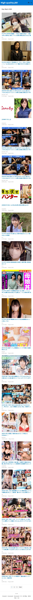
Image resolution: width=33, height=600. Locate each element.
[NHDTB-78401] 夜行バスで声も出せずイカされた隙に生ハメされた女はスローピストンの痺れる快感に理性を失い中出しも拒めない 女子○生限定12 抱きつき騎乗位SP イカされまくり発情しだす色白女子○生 (16, 91)
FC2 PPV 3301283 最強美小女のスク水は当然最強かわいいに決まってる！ (16, 320)
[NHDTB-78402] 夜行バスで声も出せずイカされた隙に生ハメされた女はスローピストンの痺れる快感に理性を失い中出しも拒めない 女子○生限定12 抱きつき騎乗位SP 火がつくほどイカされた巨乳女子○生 (16, 148)
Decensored (16, 596)
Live (18, 598)
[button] (29, 2)
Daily (15, 598)
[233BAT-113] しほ (6, 119)
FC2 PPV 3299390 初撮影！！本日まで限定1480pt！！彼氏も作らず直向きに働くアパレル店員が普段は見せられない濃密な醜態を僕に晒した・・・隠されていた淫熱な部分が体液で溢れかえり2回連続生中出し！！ (16, 34)
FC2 (2, 37)
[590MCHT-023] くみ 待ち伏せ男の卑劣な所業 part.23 (15, 205)
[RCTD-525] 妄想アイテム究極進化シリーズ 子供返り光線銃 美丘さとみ (16, 348)
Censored (4, 123)
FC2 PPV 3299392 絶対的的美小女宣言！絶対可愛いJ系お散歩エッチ (16, 263)
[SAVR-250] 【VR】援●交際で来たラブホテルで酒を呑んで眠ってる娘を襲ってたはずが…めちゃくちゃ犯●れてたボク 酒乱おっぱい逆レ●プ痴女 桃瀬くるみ (16, 548)
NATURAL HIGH (5, 94)
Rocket (3, 351)
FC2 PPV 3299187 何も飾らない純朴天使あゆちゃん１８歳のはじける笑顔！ (16, 234)
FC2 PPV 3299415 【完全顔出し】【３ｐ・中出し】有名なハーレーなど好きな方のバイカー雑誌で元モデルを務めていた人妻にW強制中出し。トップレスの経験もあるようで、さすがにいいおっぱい (16, 63)
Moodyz (3, 437)
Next (20, 587)
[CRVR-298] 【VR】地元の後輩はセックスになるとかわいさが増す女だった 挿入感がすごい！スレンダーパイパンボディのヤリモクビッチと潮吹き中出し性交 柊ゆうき (16, 377)
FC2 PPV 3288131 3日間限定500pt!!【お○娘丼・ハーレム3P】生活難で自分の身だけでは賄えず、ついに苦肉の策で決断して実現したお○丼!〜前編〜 (16, 291)
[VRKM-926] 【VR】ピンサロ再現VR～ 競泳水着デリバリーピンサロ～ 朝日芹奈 (16, 577)
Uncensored (10, 596)
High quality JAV (9, 2)
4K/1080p (25, 596)
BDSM (29, 596)
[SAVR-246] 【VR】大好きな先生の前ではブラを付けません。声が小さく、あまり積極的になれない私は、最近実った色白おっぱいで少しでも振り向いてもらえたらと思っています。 (16, 406)
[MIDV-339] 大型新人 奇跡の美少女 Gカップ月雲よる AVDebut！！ (15, 434)
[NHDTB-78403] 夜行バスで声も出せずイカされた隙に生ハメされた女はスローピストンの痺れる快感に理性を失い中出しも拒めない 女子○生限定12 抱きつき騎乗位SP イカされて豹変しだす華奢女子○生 (16, 177)
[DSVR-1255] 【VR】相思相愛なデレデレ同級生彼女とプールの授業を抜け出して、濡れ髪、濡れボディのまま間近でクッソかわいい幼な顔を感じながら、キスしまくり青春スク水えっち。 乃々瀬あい (16, 491)
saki (17, 593)
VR (2, 380)
